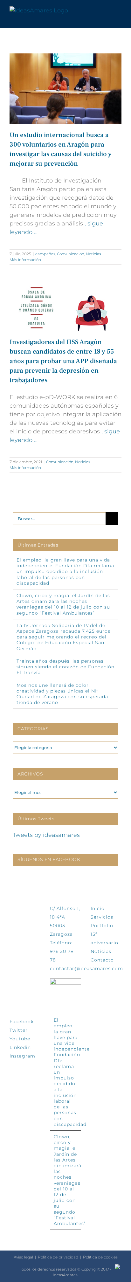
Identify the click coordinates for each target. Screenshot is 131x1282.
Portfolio (102, 925)
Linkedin (20, 1047)
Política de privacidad (58, 1257)
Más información (25, 259)
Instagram (22, 1056)
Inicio (98, 908)
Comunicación (70, 254)
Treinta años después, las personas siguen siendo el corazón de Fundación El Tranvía (65, 666)
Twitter (19, 1030)
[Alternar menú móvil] (118, 10)
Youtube (20, 1039)
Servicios (102, 917)
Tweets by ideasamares (46, 834)
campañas (45, 254)
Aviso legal (23, 1257)
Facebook (22, 1021)
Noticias (93, 254)
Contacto (102, 960)
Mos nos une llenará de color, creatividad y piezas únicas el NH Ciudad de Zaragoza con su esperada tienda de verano (62, 694)
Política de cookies (100, 1257)
